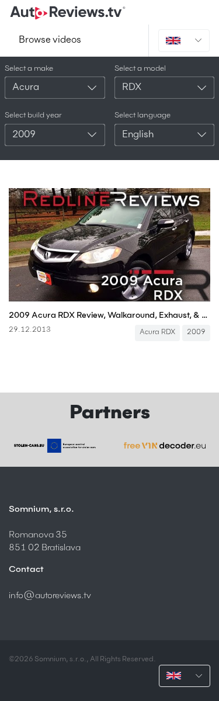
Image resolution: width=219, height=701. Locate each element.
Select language (142, 115)
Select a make (29, 68)
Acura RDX (157, 332)
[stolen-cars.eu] (55, 446)
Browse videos (50, 40)
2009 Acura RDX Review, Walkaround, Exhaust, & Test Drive (109, 315)
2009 (196, 332)
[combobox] (55, 88)
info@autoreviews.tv (50, 595)
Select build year (33, 115)
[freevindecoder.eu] (165, 445)
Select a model (140, 68)
